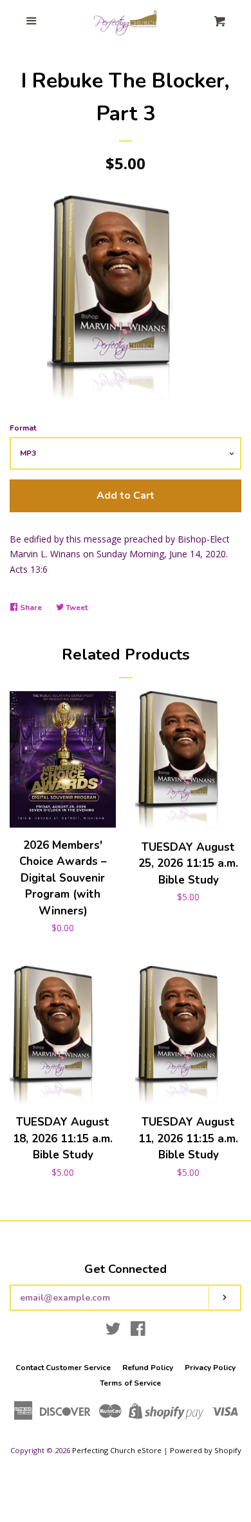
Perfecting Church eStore (117, 1450)
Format (23, 428)
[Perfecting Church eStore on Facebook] (138, 1331)
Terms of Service (130, 1383)
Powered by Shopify (205, 1450)
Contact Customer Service (63, 1367)
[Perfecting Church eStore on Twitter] (113, 1331)
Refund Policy (147, 1367)
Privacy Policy (210, 1367)
